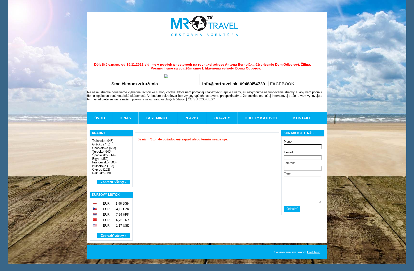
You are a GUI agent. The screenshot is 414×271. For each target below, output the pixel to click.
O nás (125, 118)
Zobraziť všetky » (113, 182)
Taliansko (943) (102, 141)
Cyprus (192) (101, 169)
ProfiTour (313, 252)
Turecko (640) (101, 151)
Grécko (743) (101, 144)
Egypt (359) (100, 159)
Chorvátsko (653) (104, 148)
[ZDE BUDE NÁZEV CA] (204, 26)
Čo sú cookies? (201, 99)
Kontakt (302, 118)
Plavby (191, 118)
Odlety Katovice (262, 118)
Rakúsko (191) (102, 173)
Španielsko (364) (103, 155)
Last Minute (158, 118)
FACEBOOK (282, 83)
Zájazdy (221, 118)
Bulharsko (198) (103, 166)
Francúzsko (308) (104, 162)
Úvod (99, 118)
